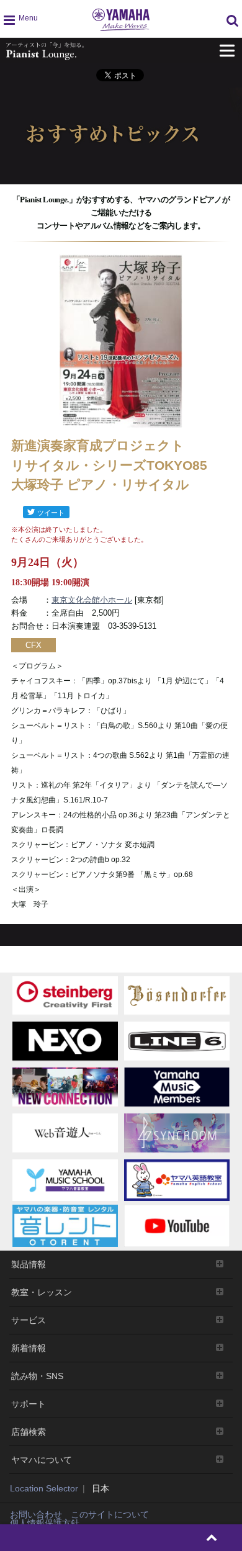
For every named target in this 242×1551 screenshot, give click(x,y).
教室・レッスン (41, 1292)
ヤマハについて (41, 1460)
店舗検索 (28, 1432)
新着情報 (28, 1348)
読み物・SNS (37, 1376)
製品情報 (28, 1264)
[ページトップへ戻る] (212, 1537)
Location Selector (44, 1488)
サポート (28, 1404)
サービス (28, 1320)
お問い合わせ (36, 1514)
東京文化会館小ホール (92, 600)
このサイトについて (110, 1514)
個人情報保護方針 (44, 1523)
